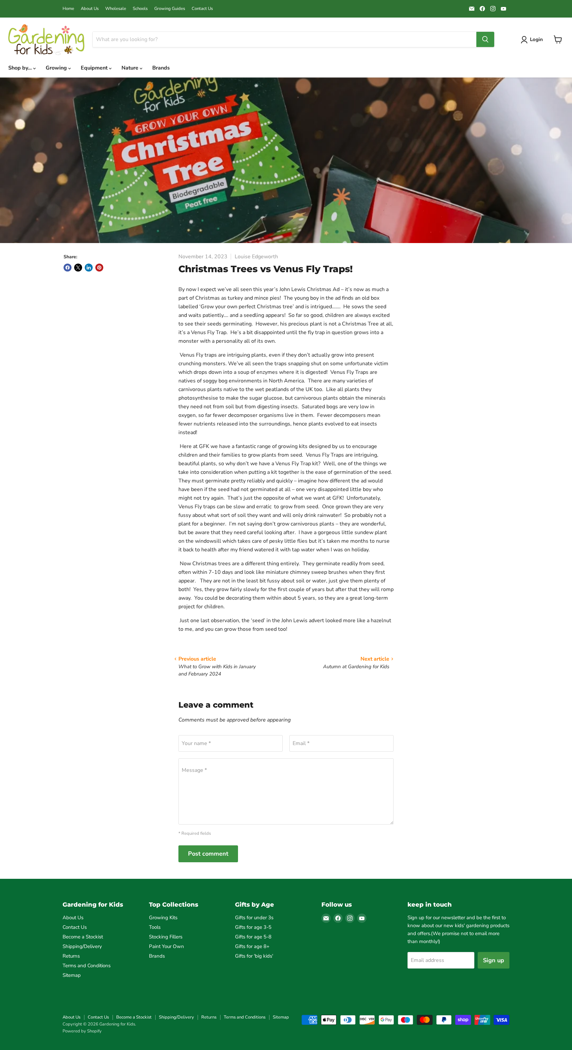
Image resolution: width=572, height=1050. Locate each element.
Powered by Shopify (82, 1031)
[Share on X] (78, 268)
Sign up (493, 960)
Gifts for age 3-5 (253, 927)
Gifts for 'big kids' (254, 956)
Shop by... (20, 68)
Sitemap (72, 975)
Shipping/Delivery (82, 946)
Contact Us (202, 8)
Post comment (208, 854)
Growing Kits (163, 917)
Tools (155, 927)
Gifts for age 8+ (252, 946)
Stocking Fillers (165, 936)
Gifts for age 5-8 (253, 936)
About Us (90, 8)
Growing (57, 68)
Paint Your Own (166, 946)
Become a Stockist (83, 936)
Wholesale (115, 8)
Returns (71, 956)
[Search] (485, 39)
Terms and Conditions (87, 965)
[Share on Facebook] (68, 268)
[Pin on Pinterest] (99, 268)
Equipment (95, 68)
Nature (130, 68)
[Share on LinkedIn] (89, 268)
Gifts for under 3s (254, 917)
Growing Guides (169, 8)
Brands (161, 68)
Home (68, 8)
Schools (140, 8)
